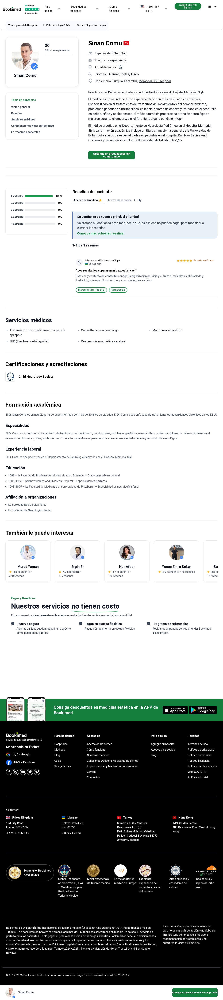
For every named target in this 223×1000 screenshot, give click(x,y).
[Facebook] (9, 772)
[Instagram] (16, 772)
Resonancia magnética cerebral (103, 341)
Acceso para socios (163, 749)
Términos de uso (198, 744)
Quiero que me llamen (188, 6)
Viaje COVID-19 (197, 772)
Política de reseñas (199, 755)
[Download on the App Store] (175, 710)
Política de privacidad (201, 749)
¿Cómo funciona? (114, 9)
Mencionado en (17, 747)
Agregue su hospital (163, 744)
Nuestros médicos (98, 755)
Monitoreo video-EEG (167, 330)
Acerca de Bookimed (99, 744)
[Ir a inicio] (12, 9)
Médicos (59, 749)
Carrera (91, 772)
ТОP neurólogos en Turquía (90, 25)
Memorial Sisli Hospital (155, 81)
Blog (57, 755)
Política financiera (199, 760)
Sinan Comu (118, 290)
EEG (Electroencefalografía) (29, 341)
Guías (57, 760)
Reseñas (16, 113)
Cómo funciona (96, 749)
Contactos (93, 777)
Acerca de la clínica (122, 200)
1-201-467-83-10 (153, 9)
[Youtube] (23, 772)
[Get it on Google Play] (203, 710)
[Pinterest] (37, 772)
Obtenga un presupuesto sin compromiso (111, 155)
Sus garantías (62, 766)
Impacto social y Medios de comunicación (112, 766)
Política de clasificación (202, 766)
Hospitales (61, 744)
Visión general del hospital (22, 25)
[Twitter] (30, 772)
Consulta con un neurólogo (99, 330)
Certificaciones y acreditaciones (32, 125)
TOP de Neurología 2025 (56, 25)
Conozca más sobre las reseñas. (100, 233)
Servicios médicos (23, 119)
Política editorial (198, 777)
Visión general (20, 107)
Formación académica (25, 132)
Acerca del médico (86, 200)
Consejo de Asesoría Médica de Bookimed (112, 760)
